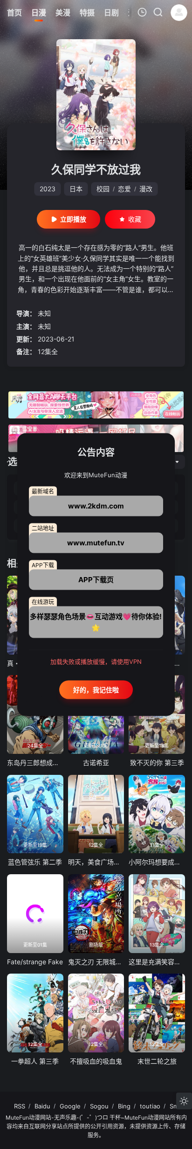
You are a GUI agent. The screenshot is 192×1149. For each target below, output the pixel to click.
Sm (174, 1106)
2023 (47, 189)
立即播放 (73, 219)
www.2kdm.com (96, 505)
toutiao (150, 1106)
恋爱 (124, 189)
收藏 (134, 219)
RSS (19, 1106)
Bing (124, 1106)
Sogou (99, 1106)
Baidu (42, 1106)
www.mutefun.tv (95, 542)
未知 (44, 313)
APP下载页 (96, 579)
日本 (75, 189)
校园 (103, 189)
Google (70, 1106)
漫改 (145, 189)
